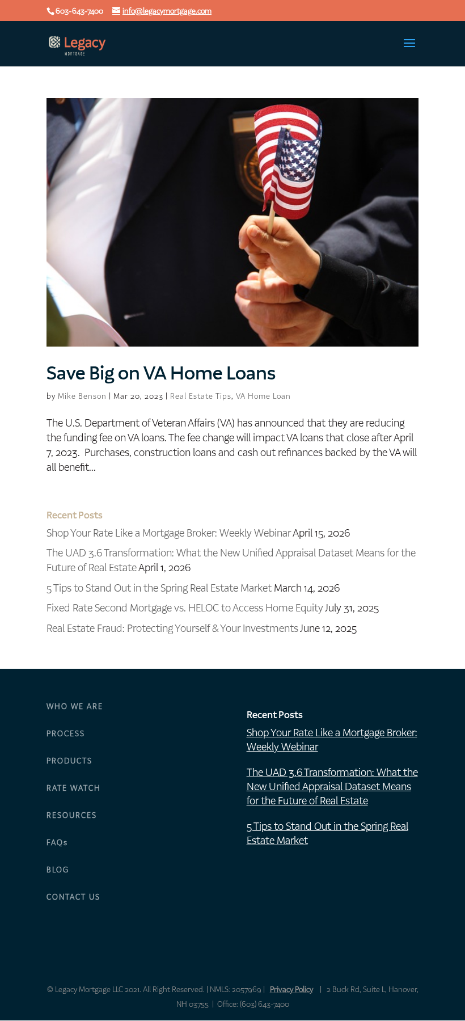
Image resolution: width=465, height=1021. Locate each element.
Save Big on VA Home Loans (161, 373)
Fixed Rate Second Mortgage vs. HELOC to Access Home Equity (184, 608)
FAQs (57, 842)
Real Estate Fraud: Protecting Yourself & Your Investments (172, 628)
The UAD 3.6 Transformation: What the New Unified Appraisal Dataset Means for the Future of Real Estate (332, 786)
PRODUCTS (69, 761)
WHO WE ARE (74, 706)
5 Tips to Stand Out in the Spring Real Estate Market (159, 588)
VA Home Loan (263, 396)
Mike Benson (82, 396)
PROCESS (65, 733)
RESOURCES (71, 815)
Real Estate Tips (200, 396)
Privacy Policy (291, 989)
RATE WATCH (73, 788)
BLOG (57, 869)
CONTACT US (73, 897)
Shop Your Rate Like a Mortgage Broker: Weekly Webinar (168, 533)
